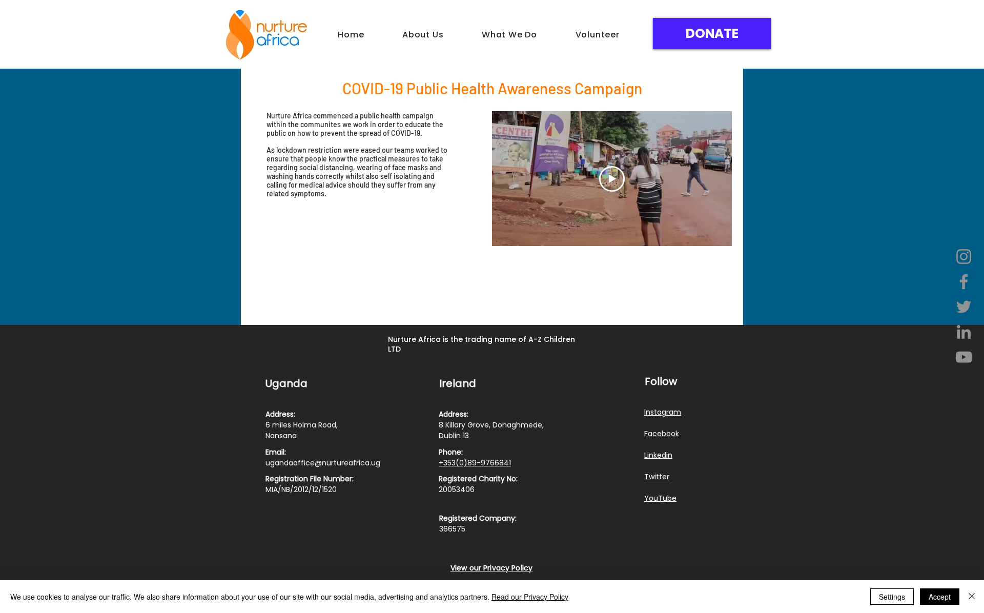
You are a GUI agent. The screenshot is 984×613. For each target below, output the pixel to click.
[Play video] (612, 179)
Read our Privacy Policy (529, 596)
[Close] (972, 596)
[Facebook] (964, 282)
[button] (423, 34)
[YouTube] (964, 357)
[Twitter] (964, 307)
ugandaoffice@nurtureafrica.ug (322, 463)
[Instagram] (964, 257)
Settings (892, 596)
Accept (940, 596)
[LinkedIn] (964, 332)
